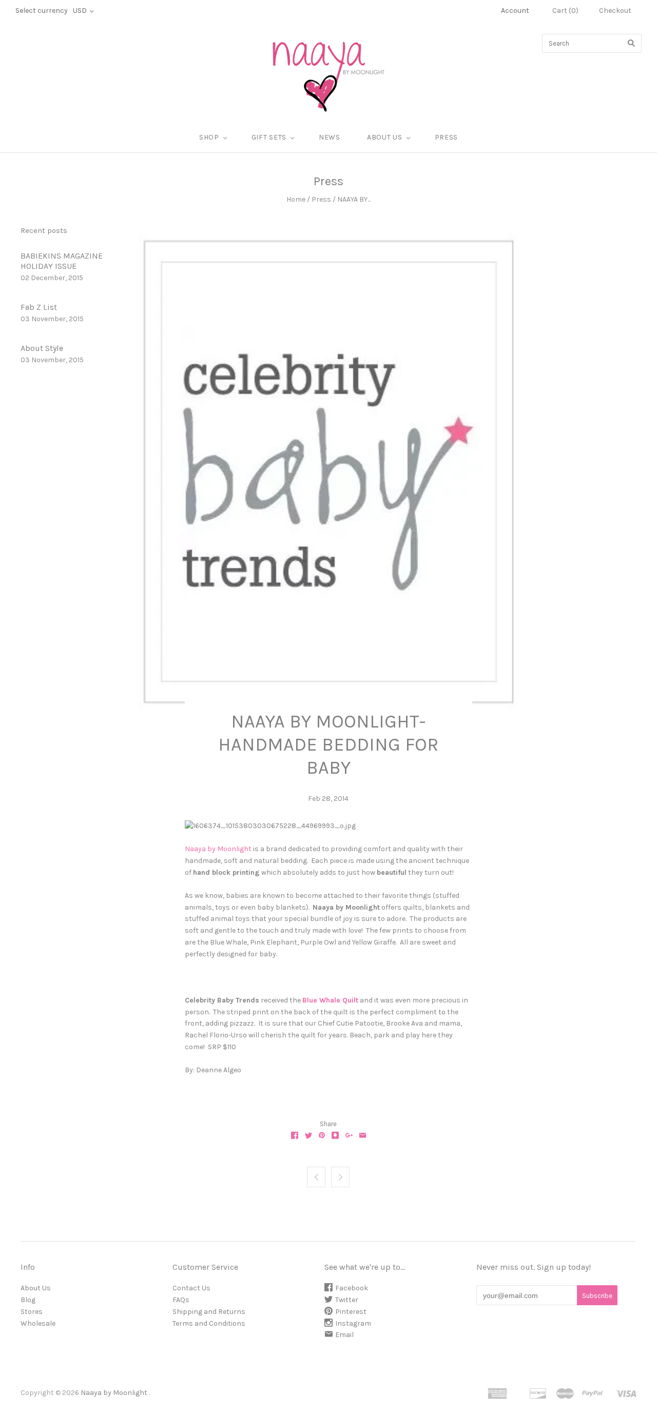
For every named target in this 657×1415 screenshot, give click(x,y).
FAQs (180, 1299)
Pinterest (350, 1311)
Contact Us (191, 1288)
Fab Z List (39, 307)
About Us (36, 1288)
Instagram (353, 1323)
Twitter (346, 1299)
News (329, 137)
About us (384, 137)
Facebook (351, 1288)
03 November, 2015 (52, 319)
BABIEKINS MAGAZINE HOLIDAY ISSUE (62, 261)
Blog (28, 1299)
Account (515, 10)
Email (344, 1334)
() (565, 10)
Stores (32, 1311)
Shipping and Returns (208, 1311)
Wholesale (38, 1323)
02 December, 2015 (52, 277)
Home (295, 199)
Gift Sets (269, 137)
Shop (209, 137)
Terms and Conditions (208, 1323)
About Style (42, 348)
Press (446, 137)
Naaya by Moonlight (218, 848)
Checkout (615, 10)
